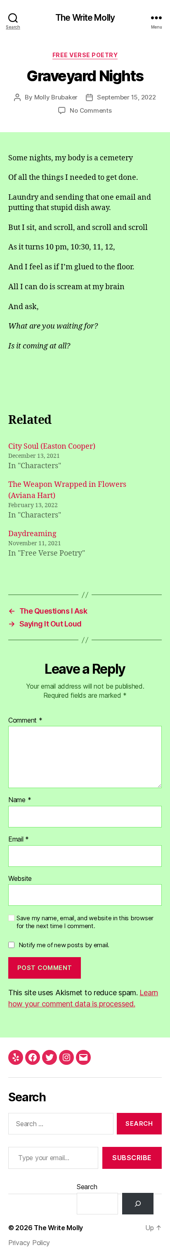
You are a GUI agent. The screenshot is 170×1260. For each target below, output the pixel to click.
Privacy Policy (29, 1242)
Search (87, 1187)
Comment (25, 720)
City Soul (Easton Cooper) (51, 446)
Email (18, 839)
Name (19, 800)
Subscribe (132, 1158)
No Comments (90, 110)
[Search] (137, 1203)
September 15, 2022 (126, 97)
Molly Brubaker (56, 97)
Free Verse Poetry (85, 54)
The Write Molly (85, 17)
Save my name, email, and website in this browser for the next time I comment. (85, 922)
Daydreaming (32, 534)
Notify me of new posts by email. (64, 945)
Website (20, 879)
